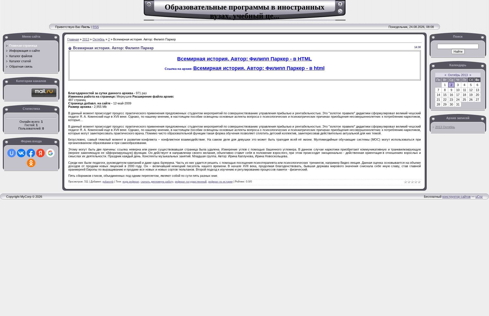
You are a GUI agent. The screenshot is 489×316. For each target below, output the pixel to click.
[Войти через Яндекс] (40, 153)
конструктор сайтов (456, 196)
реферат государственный (191, 181)
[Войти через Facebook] (31, 153)
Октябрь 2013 (458, 75)
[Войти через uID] (11, 153)
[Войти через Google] (50, 153)
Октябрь (99, 39)
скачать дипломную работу (157, 181)
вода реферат (131, 181)
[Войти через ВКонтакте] (21, 153)
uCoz (479, 196)
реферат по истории (220, 181)
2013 (85, 39)
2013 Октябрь (445, 127)
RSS (96, 27)
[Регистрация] (340, 6)
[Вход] (340, 13)
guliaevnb (107, 181)
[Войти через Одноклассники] (31, 163)
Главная (73, 39)
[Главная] (149, 6)
